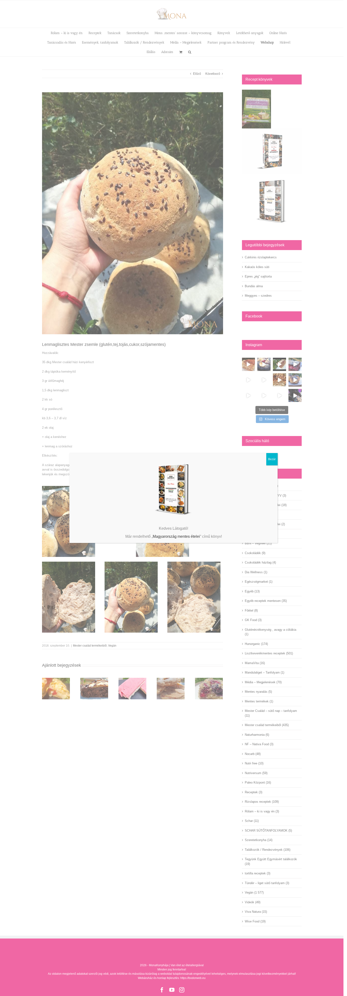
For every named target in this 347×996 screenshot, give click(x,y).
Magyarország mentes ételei (176, 536)
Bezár (272, 459)
